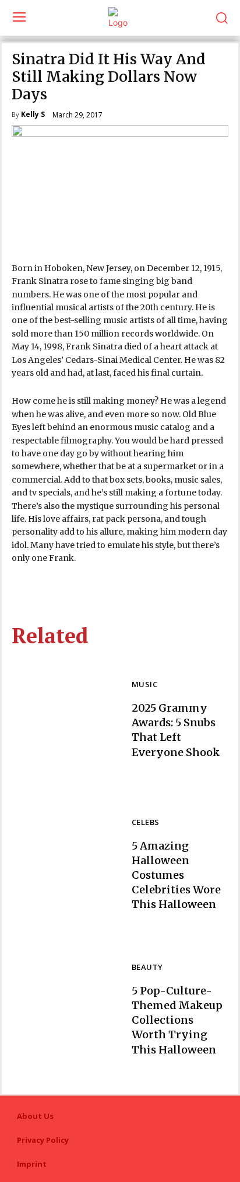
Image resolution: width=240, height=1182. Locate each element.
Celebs (145, 823)
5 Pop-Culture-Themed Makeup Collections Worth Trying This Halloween (177, 1020)
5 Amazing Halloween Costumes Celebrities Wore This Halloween (176, 875)
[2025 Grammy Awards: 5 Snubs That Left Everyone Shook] (66, 720)
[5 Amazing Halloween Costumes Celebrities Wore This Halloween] (66, 865)
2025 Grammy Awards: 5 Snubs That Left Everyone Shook (176, 730)
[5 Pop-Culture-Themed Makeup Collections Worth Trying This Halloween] (66, 1010)
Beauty (147, 967)
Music (144, 685)
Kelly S (33, 115)
